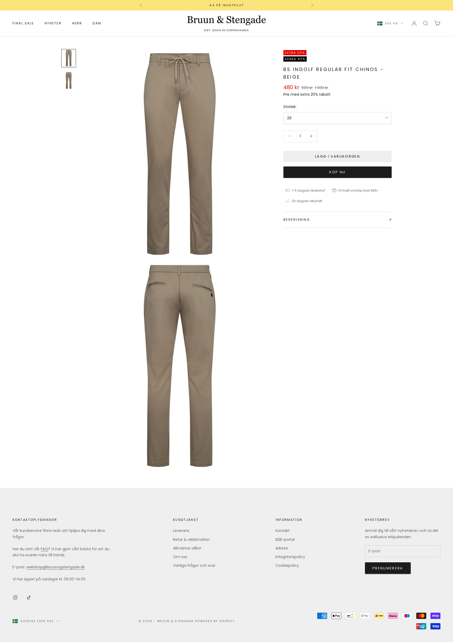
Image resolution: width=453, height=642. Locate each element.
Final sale (23, 23)
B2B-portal (285, 539)
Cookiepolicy (287, 565)
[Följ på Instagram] (15, 597)
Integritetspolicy (290, 556)
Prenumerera (388, 568)
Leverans (181, 530)
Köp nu (337, 172)
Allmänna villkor (187, 548)
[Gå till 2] (68, 80)
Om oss (180, 556)
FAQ (44, 549)
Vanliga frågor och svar (194, 565)
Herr (77, 23)
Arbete (282, 548)
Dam (97, 23)
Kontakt (283, 530)
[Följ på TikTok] (28, 597)
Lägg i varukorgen (337, 156)
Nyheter (53, 23)
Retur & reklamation (191, 539)
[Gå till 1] (68, 58)
